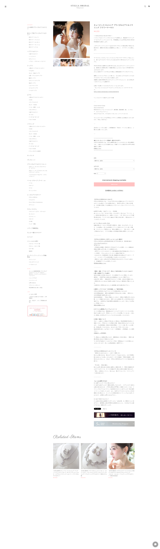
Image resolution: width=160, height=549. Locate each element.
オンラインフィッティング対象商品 (37, 256)
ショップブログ (33, 278)
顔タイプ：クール (33, 47)
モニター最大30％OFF (34, 232)
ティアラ (30, 65)
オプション (32, 204)
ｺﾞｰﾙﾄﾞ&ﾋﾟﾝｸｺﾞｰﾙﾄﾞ (34, 117)
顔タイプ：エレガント (34, 42)
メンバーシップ (33, 280)
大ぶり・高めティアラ (34, 73)
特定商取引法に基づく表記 (35, 287)
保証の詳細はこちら (99, 305)
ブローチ (31, 219)
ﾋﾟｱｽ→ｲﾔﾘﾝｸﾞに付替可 (35, 151)
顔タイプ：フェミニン (34, 39)
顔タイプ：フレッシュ (34, 44)
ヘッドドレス (32, 56)
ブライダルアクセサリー (100, 243)
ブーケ (30, 188)
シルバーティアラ (33, 85)
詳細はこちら (97, 148)
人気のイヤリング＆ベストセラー (37, 126)
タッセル (31, 114)
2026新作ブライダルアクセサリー (37, 28)
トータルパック (33, 264)
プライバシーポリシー (34, 285)
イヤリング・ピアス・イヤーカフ (37, 211)
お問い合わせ (32, 282)
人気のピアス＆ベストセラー (36, 97)
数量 (95, 173)
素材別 (30, 251)
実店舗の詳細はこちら (100, 263)
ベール (30, 183)
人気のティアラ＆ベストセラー (36, 68)
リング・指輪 (32, 224)
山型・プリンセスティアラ (35, 75)
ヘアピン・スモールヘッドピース (37, 61)
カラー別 (31, 248)
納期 (95, 158)
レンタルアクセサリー (34, 195)
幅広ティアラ (32, 78)
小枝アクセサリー (33, 54)
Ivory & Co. (32, 199)
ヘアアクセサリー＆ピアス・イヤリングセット (38, 175)
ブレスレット (31, 160)
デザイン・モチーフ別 (34, 246)
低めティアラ (32, 83)
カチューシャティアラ (34, 80)
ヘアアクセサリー (32, 51)
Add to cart (114, 184)
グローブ (31, 185)
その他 (30, 221)
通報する (105, 408)
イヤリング (30, 124)
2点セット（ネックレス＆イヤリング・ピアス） (37, 167)
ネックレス (30, 155)
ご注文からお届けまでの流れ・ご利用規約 (38, 297)
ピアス (29, 95)
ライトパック (32, 259)
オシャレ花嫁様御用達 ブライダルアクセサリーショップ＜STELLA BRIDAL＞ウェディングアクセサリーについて (38, 273)
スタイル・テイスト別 (34, 243)
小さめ (30, 99)
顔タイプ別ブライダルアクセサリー (37, 34)
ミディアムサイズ (33, 102)
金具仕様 (96, 166)
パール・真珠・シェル (34, 107)
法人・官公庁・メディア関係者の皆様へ (38, 301)
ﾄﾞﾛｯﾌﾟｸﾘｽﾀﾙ (32, 119)
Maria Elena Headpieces (36, 202)
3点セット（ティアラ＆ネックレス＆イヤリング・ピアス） (38, 171)
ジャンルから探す (32, 241)
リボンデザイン (33, 109)
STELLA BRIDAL (33, 197)
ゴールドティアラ (33, 88)
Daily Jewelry (31, 209)
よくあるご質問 (33, 294)
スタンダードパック (34, 262)
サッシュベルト (33, 190)
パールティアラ (33, 90)
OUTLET (30, 237)
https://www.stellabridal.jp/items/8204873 (106, 91)
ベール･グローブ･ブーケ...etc (36, 180)
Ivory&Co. (31, 70)
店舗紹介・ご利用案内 (100, 333)
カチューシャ (32, 59)
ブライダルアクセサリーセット (37, 164)
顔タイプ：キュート (34, 37)
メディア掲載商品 (32, 228)
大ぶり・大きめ (33, 104)
